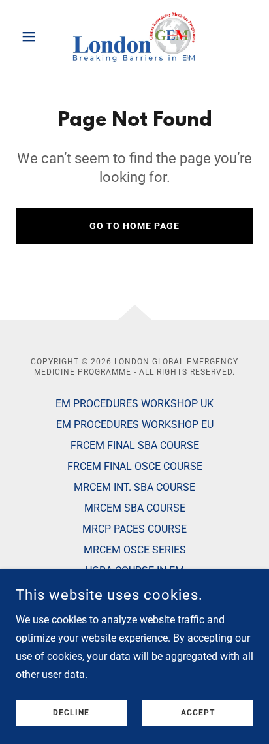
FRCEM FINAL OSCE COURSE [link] (134, 466)
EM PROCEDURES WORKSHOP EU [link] (135, 424)
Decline (71, 712)
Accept (198, 712)
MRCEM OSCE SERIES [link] (135, 550)
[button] (34, 36)
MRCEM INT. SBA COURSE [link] (134, 487)
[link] (134, 36)
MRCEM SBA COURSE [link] (134, 508)
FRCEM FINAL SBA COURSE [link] (135, 445)
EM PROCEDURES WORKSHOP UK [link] (134, 403)
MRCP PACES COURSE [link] (134, 529)
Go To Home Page (134, 226)
